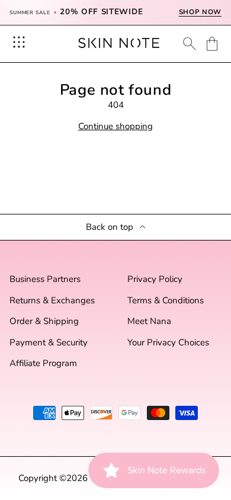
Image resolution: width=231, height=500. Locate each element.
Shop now (200, 12)
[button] (212, 43)
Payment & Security (48, 342)
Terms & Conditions (165, 300)
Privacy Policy (154, 279)
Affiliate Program (43, 363)
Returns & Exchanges (52, 300)
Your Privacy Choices (168, 342)
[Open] (18, 42)
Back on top (109, 227)
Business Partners (45, 279)
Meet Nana (149, 321)
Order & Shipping (44, 321)
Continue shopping (115, 126)
